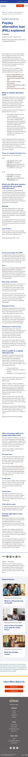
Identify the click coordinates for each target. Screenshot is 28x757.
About (14, 710)
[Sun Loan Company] (3, 5)
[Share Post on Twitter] (10, 556)
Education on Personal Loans (15, 12)
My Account (20, 1)
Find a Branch (14, 742)
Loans (14, 738)
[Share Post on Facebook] (7, 557)
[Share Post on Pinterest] (16, 556)
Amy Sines (6, 34)
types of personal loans (17, 466)
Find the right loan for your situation (16, 88)
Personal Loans (14, 691)
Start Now (20, 5)
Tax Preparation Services (14, 740)
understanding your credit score (15, 388)
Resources (4, 12)
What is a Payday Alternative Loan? (15, 74)
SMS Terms (14, 731)
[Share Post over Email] (19, 556)
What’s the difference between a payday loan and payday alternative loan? (15, 78)
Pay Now (25, 1)
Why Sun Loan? (14, 687)
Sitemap (14, 717)
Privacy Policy (14, 726)
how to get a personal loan (17, 471)
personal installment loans (14, 545)
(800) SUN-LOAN (4, 1)
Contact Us (14, 715)
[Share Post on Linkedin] (13, 556)
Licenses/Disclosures (14, 728)
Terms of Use (14, 724)
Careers (14, 712)
